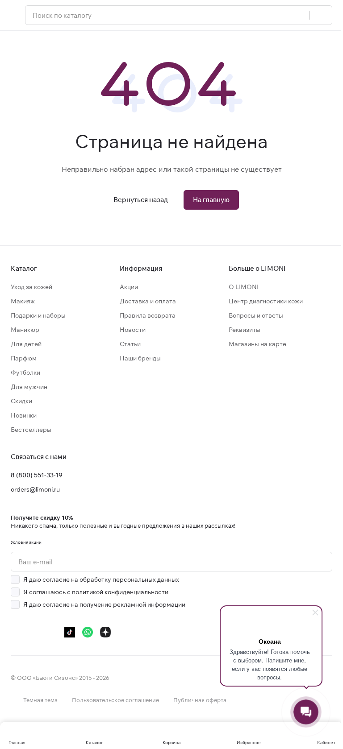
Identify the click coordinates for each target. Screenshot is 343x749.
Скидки (21, 401)
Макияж (23, 301)
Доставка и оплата (148, 301)
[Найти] (321, 15)
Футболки (25, 372)
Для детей (26, 344)
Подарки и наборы (38, 315)
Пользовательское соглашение (115, 699)
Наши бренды (140, 358)
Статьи (130, 344)
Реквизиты (244, 330)
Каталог (24, 268)
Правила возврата (148, 315)
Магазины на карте (257, 344)
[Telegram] (34, 632)
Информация (141, 268)
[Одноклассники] (51, 632)
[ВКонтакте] (16, 632)
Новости (133, 330)
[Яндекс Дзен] (105, 632)
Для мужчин (29, 387)
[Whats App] (87, 632)
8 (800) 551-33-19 (37, 475)
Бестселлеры (31, 430)
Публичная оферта (199, 699)
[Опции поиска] (298, 15)
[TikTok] (69, 632)
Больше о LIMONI (257, 268)
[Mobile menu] (14, 15)
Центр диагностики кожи (266, 301)
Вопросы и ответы (256, 315)
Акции (129, 287)
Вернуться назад (140, 199)
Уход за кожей (31, 287)
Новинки (24, 415)
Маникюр (25, 330)
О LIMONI (244, 287)
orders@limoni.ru (35, 489)
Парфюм (24, 358)
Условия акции (26, 542)
